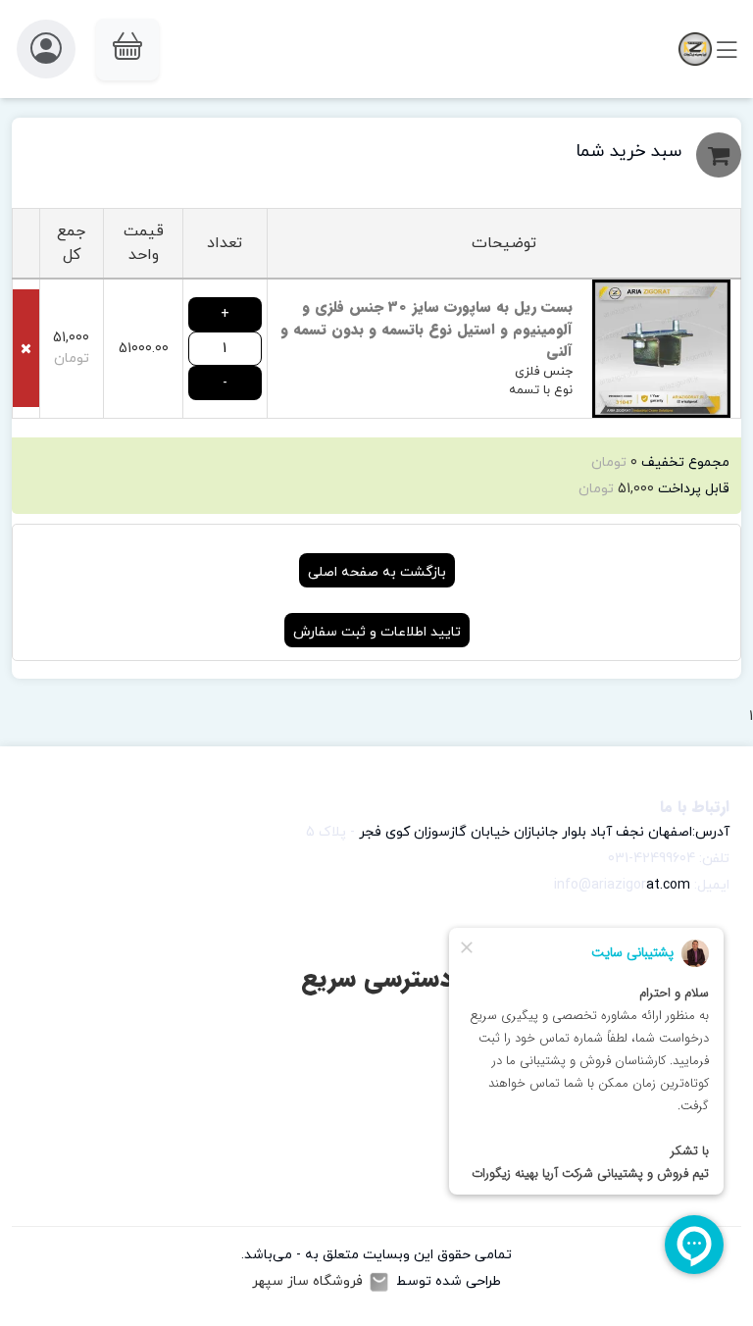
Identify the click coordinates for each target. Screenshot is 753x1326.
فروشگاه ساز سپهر (307, 1281)
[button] (127, 49)
